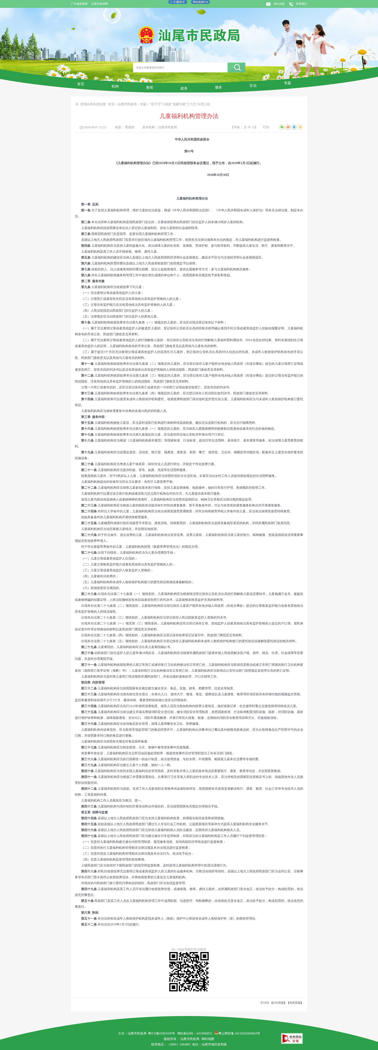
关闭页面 (294, 1002)
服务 (218, 87)
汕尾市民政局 (127, 104)
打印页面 (278, 1002)
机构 (115, 86)
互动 (253, 86)
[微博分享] (288, 127)
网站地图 (208, 1039)
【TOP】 (264, 1002)
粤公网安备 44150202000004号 (239, 1033)
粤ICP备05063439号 (161, 1033)
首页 (80, 84)
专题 (287, 83)
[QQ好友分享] (294, 127)
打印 (266, 127)
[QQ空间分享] (300, 127)
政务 (184, 88)
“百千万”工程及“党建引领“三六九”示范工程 (180, 104)
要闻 (149, 88)
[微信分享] (281, 127)
